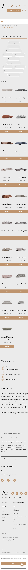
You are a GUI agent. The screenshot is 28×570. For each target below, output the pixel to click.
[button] (14, 10)
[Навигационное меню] (2, 21)
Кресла (3, 511)
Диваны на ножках (13, 47)
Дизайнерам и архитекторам (20, 516)
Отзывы (15, 522)
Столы (3, 520)
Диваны (15, 25)
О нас (14, 506)
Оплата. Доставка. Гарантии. (20, 524)
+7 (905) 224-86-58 (7, 466)
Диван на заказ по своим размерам (13, 71)
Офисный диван (7, 67)
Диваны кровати (13, 43)
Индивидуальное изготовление (17, 509)
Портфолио (16, 519)
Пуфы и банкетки (6, 514)
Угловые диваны (19, 55)
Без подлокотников (13, 59)
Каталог (9, 25)
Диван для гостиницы (14, 63)
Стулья (3, 517)
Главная (3, 25)
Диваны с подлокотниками (13, 51)
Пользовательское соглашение (6, 553)
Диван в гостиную (14, 75)
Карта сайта (5, 544)
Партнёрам (16, 513)
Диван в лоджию (19, 67)
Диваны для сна (7, 55)
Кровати (4, 509)
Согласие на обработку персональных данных (20, 553)
